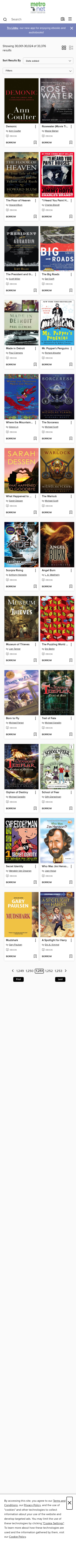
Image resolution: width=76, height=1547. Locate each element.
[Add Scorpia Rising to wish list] (35, 586)
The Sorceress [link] (50, 422)
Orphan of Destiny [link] (17, 792)
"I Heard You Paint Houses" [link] (55, 200)
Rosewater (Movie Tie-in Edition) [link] (55, 126)
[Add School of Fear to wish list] (71, 808)
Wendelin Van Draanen (20, 870)
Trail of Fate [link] (49, 718)
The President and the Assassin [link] (20, 274)
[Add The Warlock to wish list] (71, 512)
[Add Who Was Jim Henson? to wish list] (71, 882)
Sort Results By (12, 60)
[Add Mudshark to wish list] (35, 956)
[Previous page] (13, 971)
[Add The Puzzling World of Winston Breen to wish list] (71, 660)
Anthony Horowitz (18, 574)
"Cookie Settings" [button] (53, 1523)
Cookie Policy (17, 1537)
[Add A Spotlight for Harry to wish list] (71, 956)
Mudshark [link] (12, 940)
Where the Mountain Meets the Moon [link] (20, 422)
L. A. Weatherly (52, 574)
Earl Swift (49, 278)
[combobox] (30, 19)
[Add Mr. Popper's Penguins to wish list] (71, 364)
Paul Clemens (16, 353)
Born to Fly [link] (12, 718)
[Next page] (65, 971)
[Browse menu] (70, 19)
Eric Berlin (50, 649)
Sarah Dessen (16, 500)
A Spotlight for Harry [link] (54, 940)
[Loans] (63, 20)
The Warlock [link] (49, 496)
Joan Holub (50, 870)
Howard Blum (15, 205)
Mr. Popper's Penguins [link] (55, 348)
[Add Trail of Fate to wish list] (71, 734)
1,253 (58, 971)
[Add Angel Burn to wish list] (71, 586)
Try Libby (12, 28)
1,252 (49, 971)
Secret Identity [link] (14, 866)
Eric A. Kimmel (52, 944)
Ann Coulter (15, 131)
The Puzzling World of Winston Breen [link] (55, 644)
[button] (64, 49)
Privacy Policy (32, 1505)
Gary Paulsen (15, 944)
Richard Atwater (53, 353)
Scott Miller (14, 278)
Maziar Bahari (52, 131)
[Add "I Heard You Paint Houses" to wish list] (71, 217)
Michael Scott (51, 427)
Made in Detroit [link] (15, 348)
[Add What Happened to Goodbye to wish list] (35, 512)
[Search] (5, 19)
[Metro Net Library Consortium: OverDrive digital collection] (38, 7)
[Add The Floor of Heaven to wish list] (35, 217)
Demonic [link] (11, 126)
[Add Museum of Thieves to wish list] (35, 660)
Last (60, 979)
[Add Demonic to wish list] (35, 143)
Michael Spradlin (53, 722)
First (18, 979)
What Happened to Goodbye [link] (20, 496)
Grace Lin (13, 427)
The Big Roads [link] (50, 274)
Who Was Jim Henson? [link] (55, 866)
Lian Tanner (15, 649)
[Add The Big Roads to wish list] (71, 290)
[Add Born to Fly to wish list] (35, 734)
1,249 (20, 971)
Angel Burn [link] (48, 570)
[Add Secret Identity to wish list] (35, 882)
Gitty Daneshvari (53, 796)
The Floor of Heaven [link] (18, 200)
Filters (9, 70)
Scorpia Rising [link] (14, 570)
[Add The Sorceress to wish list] (71, 439)
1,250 (29, 971)
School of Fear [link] (50, 792)
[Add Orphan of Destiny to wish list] (35, 808)
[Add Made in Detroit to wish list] (35, 364)
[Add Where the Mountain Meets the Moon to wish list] (35, 439)
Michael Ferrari (16, 722)
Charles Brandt (52, 205)
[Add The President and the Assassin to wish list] (35, 290)
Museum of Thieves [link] (18, 644)
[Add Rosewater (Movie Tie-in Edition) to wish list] (71, 143)
